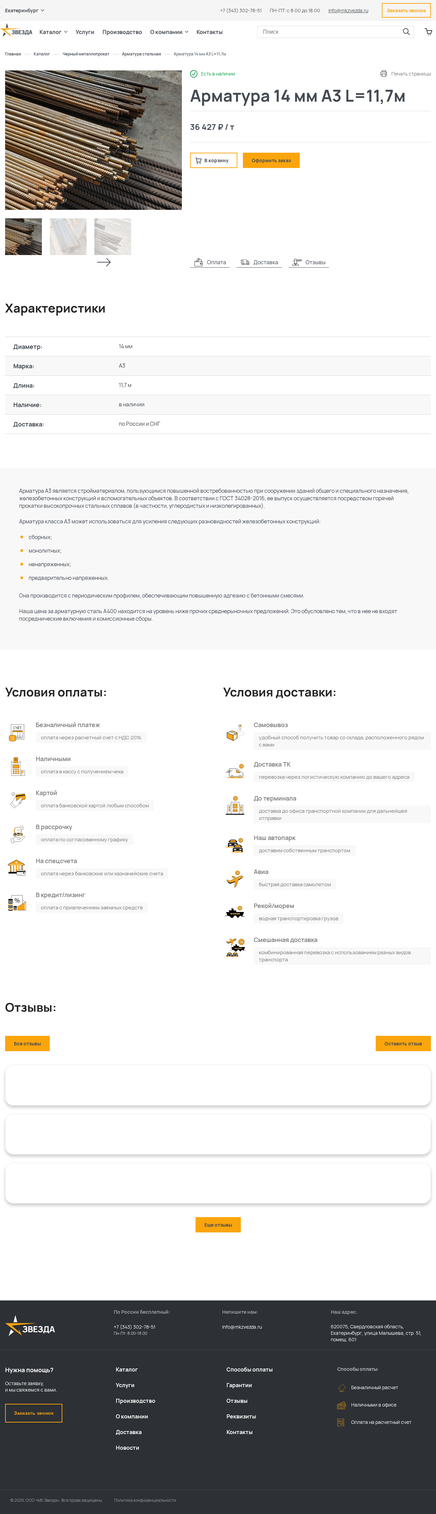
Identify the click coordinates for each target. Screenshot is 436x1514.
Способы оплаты (250, 1369)
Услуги (125, 1385)
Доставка (129, 1432)
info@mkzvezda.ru (348, 10)
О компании (132, 1416)
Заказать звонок (33, 1413)
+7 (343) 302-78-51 (241, 10)
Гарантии (239, 1385)
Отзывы (237, 1400)
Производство (135, 1400)
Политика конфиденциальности (145, 1500)
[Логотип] (16, 30)
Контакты (210, 32)
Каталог (127, 1369)
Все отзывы (27, 1043)
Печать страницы (411, 73)
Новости (127, 1447)
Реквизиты (241, 1416)
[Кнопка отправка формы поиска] (406, 32)
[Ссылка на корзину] (428, 31)
